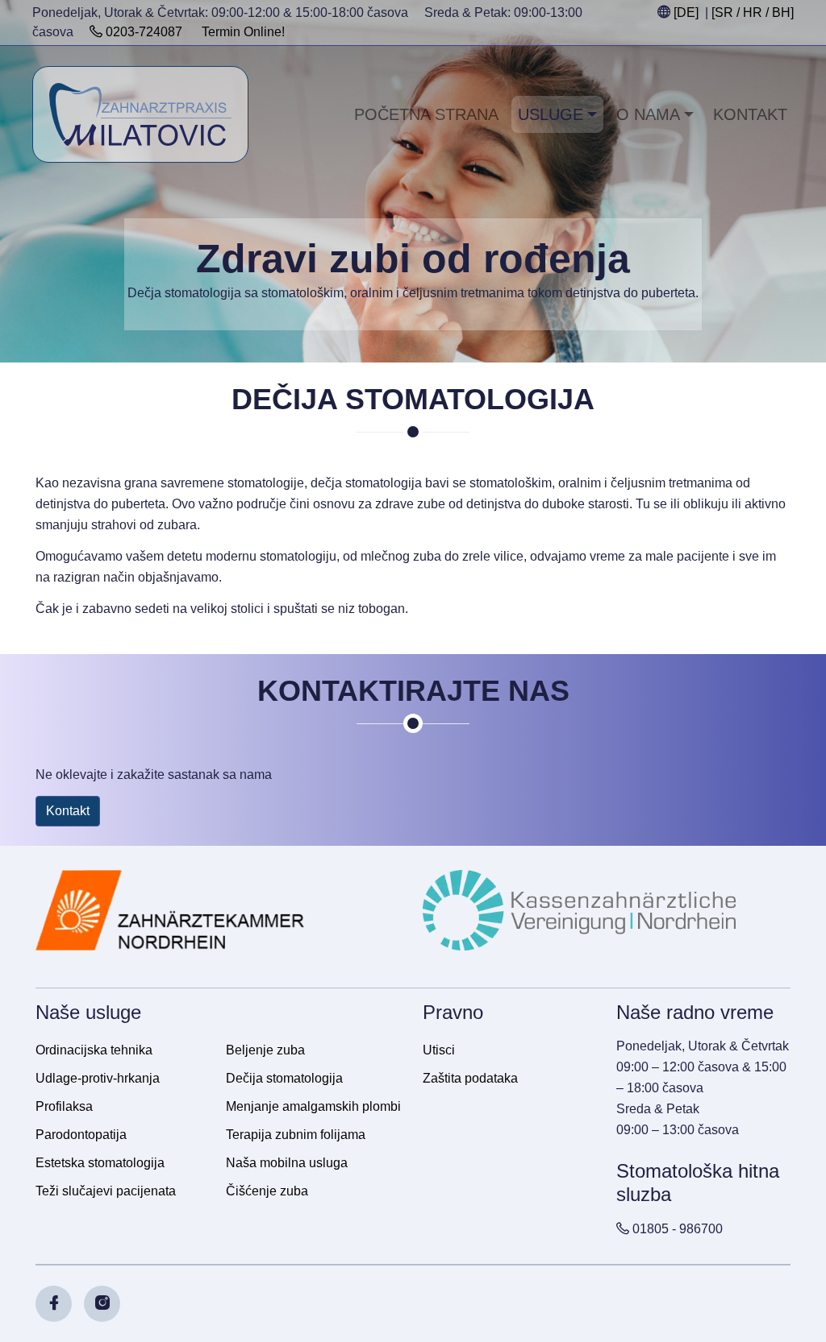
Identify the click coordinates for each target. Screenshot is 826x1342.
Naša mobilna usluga (287, 1163)
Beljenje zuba (265, 1050)
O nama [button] (648, 114)
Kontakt (750, 114)
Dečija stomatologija (284, 1078)
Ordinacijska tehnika (93, 1050)
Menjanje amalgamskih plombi (313, 1106)
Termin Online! (243, 32)
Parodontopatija (81, 1134)
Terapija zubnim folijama (295, 1134)
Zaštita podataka (470, 1078)
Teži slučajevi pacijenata (105, 1191)
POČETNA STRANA (426, 114)
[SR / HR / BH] (752, 12)
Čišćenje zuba (267, 1191)
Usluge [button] (550, 114)
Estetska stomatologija (100, 1163)
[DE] (686, 12)
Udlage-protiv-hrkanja (97, 1078)
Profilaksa (64, 1106)
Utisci (439, 1050)
